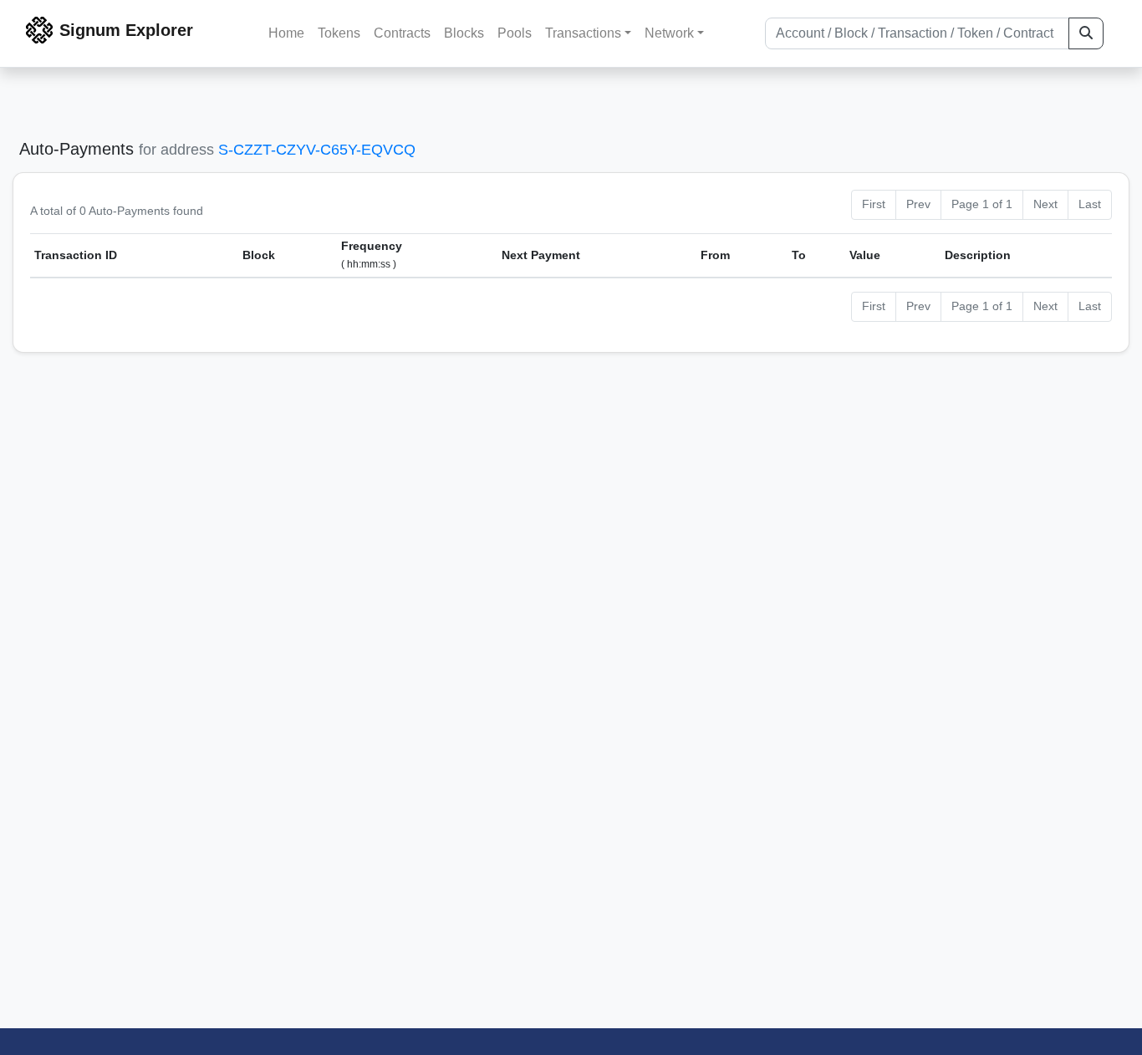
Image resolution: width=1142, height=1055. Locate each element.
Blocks (464, 33)
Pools (514, 33)
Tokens (339, 33)
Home (286, 33)
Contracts (402, 33)
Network (669, 33)
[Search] (1086, 33)
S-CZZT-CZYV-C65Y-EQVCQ (317, 149)
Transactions (583, 33)
